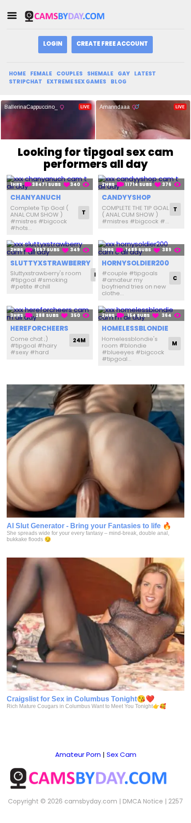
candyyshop (126, 197)
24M (79, 340)
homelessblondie (135, 328)
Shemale (100, 73)
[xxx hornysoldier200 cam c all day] (141, 248)
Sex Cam (121, 754)
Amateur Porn (78, 754)
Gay (124, 73)
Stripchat (25, 81)
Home (17, 73)
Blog (119, 81)
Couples (69, 73)
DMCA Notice (143, 801)
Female (41, 73)
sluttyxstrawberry (50, 263)
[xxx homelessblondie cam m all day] (141, 313)
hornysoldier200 (135, 263)
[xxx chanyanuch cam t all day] (50, 182)
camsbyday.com (90, 801)
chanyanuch (35, 197)
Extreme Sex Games (76, 81)
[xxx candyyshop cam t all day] (141, 182)
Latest (145, 73)
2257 (175, 801)
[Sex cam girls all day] (68, 15)
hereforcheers (39, 328)
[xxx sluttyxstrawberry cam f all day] (50, 248)
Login (52, 44)
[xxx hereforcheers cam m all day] (50, 313)
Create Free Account (112, 44)
